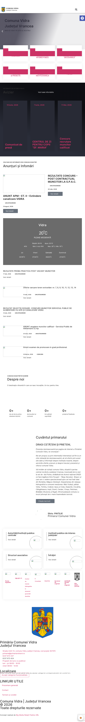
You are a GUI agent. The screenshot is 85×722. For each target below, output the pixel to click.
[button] (76, 9)
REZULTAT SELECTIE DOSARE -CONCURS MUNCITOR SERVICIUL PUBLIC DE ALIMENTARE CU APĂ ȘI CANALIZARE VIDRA (37, 309)
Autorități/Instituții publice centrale (21, 534)
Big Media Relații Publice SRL (27, 715)
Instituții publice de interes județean (61, 534)
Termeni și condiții (9, 695)
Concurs (40, 354)
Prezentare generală (10, 685)
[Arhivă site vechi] (24, 4)
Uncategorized (10, 203)
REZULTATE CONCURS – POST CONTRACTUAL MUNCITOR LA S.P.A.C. (62, 178)
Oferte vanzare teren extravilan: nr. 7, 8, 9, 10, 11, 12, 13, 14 (49, 287)
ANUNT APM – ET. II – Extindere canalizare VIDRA (22, 197)
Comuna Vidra (12, 8)
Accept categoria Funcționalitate (14, 675)
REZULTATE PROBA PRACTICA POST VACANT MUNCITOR (29, 271)
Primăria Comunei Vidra (18, 642)
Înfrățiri (52, 555)
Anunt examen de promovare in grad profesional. (45, 347)
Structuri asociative (18, 555)
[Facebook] (20, 4)
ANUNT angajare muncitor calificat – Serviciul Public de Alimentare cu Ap (47, 328)
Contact (5, 690)
